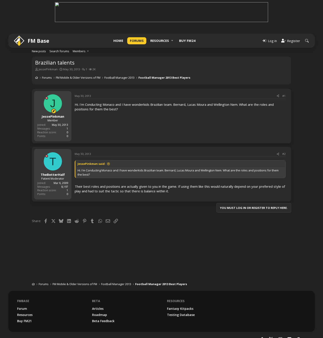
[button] (172, 40)
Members (79, 51)
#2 (284, 154)
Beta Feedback (103, 321)
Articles (97, 308)
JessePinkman (48, 69)
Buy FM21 (24, 321)
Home (118, 40)
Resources (159, 40)
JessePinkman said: (91, 164)
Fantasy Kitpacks (180, 308)
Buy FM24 (187, 40)
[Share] (278, 96)
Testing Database (181, 315)
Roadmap (99, 315)
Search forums (59, 51)
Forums (137, 40)
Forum (22, 308)
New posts (39, 51)
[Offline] (46, 98)
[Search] (307, 40)
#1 (284, 96)
